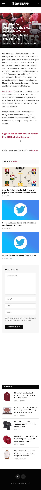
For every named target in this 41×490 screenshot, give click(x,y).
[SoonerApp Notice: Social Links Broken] (20, 242)
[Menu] (3, 3)
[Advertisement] (20, 359)
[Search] (38, 3)
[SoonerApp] (20, 3)
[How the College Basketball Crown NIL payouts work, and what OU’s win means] (20, 177)
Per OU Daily (7, 92)
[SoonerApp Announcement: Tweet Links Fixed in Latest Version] (20, 210)
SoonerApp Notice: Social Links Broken (19, 255)
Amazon (34, 150)
